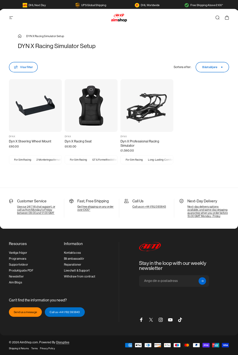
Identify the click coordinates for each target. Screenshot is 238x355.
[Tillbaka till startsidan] (20, 36)
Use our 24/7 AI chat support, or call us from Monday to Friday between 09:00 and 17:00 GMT (36, 209)
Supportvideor (18, 264)
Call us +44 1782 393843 (65, 312)
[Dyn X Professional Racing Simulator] (146, 105)
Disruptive (62, 342)
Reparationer (72, 264)
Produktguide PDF (21, 270)
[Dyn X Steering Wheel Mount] (35, 105)
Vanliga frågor (18, 252)
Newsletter (16, 276)
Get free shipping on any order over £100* (95, 208)
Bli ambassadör (74, 258)
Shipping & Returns (19, 348)
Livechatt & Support (77, 270)
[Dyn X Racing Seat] (91, 105)
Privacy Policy (47, 348)
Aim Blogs (15, 282)
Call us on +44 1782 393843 (149, 206)
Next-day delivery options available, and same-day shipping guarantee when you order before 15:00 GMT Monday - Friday (207, 211)
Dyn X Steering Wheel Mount (30, 141)
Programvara (17, 258)
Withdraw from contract (79, 276)
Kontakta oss (72, 252)
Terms (34, 348)
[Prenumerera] (202, 281)
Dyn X (12, 136)
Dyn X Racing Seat (78, 141)
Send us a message (25, 312)
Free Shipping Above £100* (206, 5)
